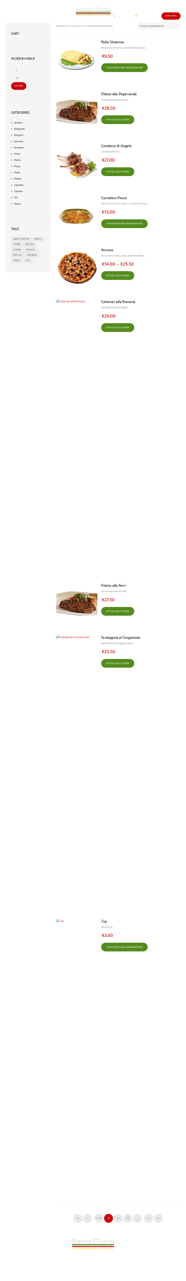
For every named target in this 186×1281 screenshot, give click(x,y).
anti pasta (21, 239)
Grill (38, 239)
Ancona (107, 250)
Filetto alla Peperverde (119, 94)
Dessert (18, 141)
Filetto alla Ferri (113, 585)
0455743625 (122, 16)
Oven (17, 153)
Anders (18, 122)
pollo (31, 250)
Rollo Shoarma (112, 42)
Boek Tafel (171, 16)
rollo (18, 255)
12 (118, 1218)
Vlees (17, 203)
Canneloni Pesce (114, 198)
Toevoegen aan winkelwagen (124, 67)
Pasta (17, 160)
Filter (19, 85)
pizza (17, 250)
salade (32, 255)
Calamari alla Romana (118, 302)
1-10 (99, 1218)
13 (128, 1218)
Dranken (19, 147)
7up (104, 921)
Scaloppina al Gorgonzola (120, 637)
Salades (19, 185)
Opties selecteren (117, 119)
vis (28, 260)
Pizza (17, 166)
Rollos (17, 178)
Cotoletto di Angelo (116, 146)
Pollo (17, 172)
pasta (30, 244)
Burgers (18, 135)
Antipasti (19, 128)
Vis (16, 197)
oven (17, 244)
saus (17, 260)
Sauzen (18, 191)
